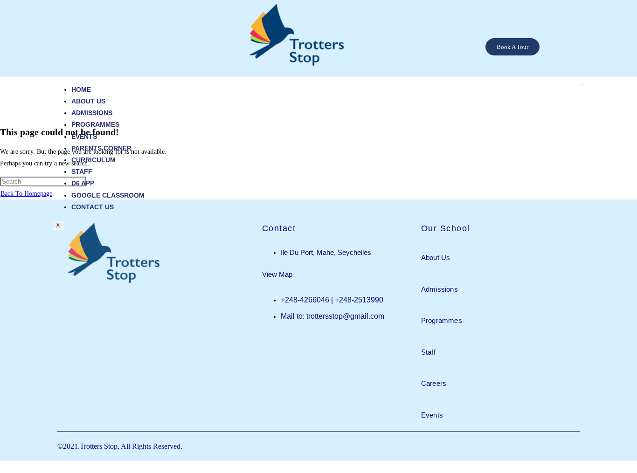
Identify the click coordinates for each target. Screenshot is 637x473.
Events (84, 136)
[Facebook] (578, 54)
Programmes (95, 124)
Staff (81, 171)
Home (81, 89)
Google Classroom (108, 195)
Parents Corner (101, 148)
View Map (277, 274)
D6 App (82, 183)
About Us (88, 101)
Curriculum (93, 160)
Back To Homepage (26, 193)
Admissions (91, 113)
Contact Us (92, 207)
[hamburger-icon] (581, 85)
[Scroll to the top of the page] (2, 467)
